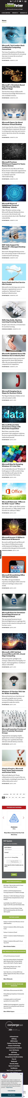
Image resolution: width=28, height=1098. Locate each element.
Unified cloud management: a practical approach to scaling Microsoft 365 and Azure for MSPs (14, 1006)
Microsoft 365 (23, 12)
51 (9, 797)
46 (17, 794)
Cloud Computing (6, 12)
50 (6, 797)
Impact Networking (15, 825)
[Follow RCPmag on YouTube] (20, 1)
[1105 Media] (14, 1030)
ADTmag (14, 1039)
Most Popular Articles (14, 881)
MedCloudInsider (14, 1054)
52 (13, 797)
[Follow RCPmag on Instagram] (17, 1)
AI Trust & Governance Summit (12, 956)
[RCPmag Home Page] (14, 4)
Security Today (14, 1063)
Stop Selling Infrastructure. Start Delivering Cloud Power (12, 967)
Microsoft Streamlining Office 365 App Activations (13, 576)
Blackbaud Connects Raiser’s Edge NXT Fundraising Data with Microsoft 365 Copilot (13, 910)
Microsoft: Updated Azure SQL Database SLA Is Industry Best (14, 354)
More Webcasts (8, 979)
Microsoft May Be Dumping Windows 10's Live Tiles (12, 465)
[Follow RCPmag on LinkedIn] (11, 1)
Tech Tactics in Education (14, 1070)
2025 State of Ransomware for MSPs (13, 990)
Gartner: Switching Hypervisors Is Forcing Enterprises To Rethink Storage (14, 891)
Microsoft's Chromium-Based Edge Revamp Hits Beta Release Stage (13, 87)
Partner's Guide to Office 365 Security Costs (14, 927)
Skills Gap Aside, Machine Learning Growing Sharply (12, 321)
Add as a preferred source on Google (15, 9)
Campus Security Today (14, 1043)
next (23, 817)
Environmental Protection (14, 1048)
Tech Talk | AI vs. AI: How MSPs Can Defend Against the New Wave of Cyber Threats (14, 973)
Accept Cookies (11, 1095)
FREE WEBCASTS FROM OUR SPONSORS (14, 951)
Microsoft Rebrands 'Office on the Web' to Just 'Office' (13, 503)
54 (19, 797)
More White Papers (9, 1011)
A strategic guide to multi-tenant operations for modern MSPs (12, 1000)
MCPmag (14, 1052)
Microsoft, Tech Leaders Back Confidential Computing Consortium (13, 47)
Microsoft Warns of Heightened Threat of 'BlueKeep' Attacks (10, 205)
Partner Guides (14, 917)
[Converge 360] (14, 1025)
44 (11, 794)
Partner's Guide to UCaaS (10, 932)
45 (14, 794)
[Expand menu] (25, 2)
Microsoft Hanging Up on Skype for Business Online (12, 392)
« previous (5, 794)
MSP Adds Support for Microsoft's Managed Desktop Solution (13, 247)
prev (3, 817)
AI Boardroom (14, 1036)
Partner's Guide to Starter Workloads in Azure (14, 936)
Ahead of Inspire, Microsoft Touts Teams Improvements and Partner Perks (12, 770)
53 (16, 797)
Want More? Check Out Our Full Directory (14, 833)
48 (24, 794)
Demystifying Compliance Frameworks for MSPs (14, 994)
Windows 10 (15, 12)
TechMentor (14, 1068)
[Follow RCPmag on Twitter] (13, 1)
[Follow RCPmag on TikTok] (15, 1)
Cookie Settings (11, 1090)
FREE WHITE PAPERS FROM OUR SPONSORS (14, 985)
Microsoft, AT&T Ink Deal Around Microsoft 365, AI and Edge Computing (13, 654)
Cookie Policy (9, 1087)
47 (20, 794)
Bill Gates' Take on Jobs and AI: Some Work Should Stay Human (13, 886)
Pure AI (14, 1059)
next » (23, 797)
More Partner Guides (9, 946)
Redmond (14, 1061)
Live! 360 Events (14, 1050)
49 (3, 797)
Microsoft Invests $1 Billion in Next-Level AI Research (13, 538)
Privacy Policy (15, 857)
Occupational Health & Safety (14, 1057)
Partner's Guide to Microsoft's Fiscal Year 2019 (13, 942)
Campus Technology (14, 1045)
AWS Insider (14, 1041)
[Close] (21, 1074)
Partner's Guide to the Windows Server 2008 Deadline (14, 922)
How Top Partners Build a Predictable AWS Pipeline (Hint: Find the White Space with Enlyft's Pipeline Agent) (13, 961)
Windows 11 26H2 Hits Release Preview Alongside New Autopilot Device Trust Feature (14, 897)
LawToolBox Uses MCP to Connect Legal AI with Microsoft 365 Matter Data (14, 904)
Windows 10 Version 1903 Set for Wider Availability (13, 692)
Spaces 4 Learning (14, 1066)
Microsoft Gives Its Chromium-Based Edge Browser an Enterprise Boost (13, 614)
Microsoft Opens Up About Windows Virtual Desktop (12, 123)
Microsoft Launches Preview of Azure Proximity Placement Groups (14, 731)
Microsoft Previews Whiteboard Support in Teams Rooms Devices (13, 164)
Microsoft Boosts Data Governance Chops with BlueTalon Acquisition (11, 427)
